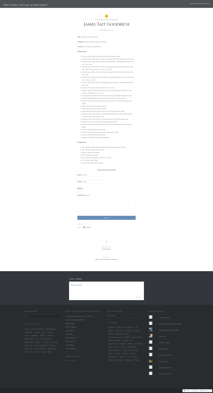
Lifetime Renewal (29, 342)
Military (117, 347)
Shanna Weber (70, 331)
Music (123, 347)
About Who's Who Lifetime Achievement (170, 324)
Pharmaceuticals (133, 350)
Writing (137, 360)
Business (110, 330)
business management (51, 329)
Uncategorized (129, 360)
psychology (117, 353)
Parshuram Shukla (71, 349)
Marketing (130, 343)
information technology (114, 340)
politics (110, 353)
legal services (48, 339)
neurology (114, 20)
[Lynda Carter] (167, 334)
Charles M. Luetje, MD (165, 374)
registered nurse (52, 348)
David (43, 332)
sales (31, 352)
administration (120, 327)
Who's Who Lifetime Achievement (25, 5)
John (41, 339)
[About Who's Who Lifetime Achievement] (167, 321)
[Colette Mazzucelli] (167, 315)
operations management (41, 345)
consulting (37, 332)
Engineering (119, 334)
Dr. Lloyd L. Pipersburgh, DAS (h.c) (75, 320)
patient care (53, 345)
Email (82, 182)
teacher (37, 352)
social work (111, 360)
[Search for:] (42, 316)
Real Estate (133, 353)
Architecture (129, 327)
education (49, 332)
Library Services (112, 343)
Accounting (111, 327)
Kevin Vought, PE (71, 341)
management (122, 343)
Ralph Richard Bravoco (165, 368)
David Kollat (69, 334)
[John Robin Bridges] (167, 340)
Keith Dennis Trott (71, 338)
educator (27, 335)
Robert (26, 352)
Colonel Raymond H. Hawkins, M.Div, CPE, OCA (79, 316)
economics (137, 330)
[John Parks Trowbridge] (167, 352)
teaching (43, 352)
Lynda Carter (162, 336)
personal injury (29, 348)
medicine (110, 347)
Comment (83, 195)
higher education (102, 20)
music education (131, 347)
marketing (54, 342)
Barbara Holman (70, 323)
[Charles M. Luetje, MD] (167, 371)
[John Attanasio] (167, 359)
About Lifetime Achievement (200, 3)
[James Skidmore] (167, 346)
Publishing (125, 353)
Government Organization (115, 337)
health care (50, 335)
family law (42, 335)
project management (40, 348)
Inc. (37, 339)
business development (37, 329)
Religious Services (113, 357)
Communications (119, 330)
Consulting (129, 330)
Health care (127, 337)
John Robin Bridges (164, 343)
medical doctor (29, 345)
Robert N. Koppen (71, 327)
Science (135, 357)
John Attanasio (163, 361)
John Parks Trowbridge (165, 355)
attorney (27, 329)
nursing (125, 350)
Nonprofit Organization (114, 350)
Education (111, 334)
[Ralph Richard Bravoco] (167, 365)
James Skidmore (163, 349)
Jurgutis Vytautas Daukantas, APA (168, 330)
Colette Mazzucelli (164, 318)
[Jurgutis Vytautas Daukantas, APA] (167, 327)
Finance (126, 334)
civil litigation (28, 332)
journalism (125, 340)
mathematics (138, 343)
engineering (35, 335)
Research (122, 357)
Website (80, 188)
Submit (106, 218)
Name (82, 175)
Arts (136, 327)
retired (129, 357)
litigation (38, 342)
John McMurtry (70, 345)
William (50, 352)
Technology (119, 360)
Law (132, 340)
